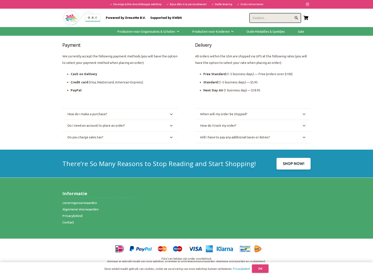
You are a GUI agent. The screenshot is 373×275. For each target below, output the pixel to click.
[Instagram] (307, 4)
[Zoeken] (296, 18)
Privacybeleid (72, 216)
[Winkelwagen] (306, 18)
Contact (68, 222)
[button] (178, 31)
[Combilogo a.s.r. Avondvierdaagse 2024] (81, 18)
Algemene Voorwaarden (80, 209)
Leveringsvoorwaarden (79, 203)
